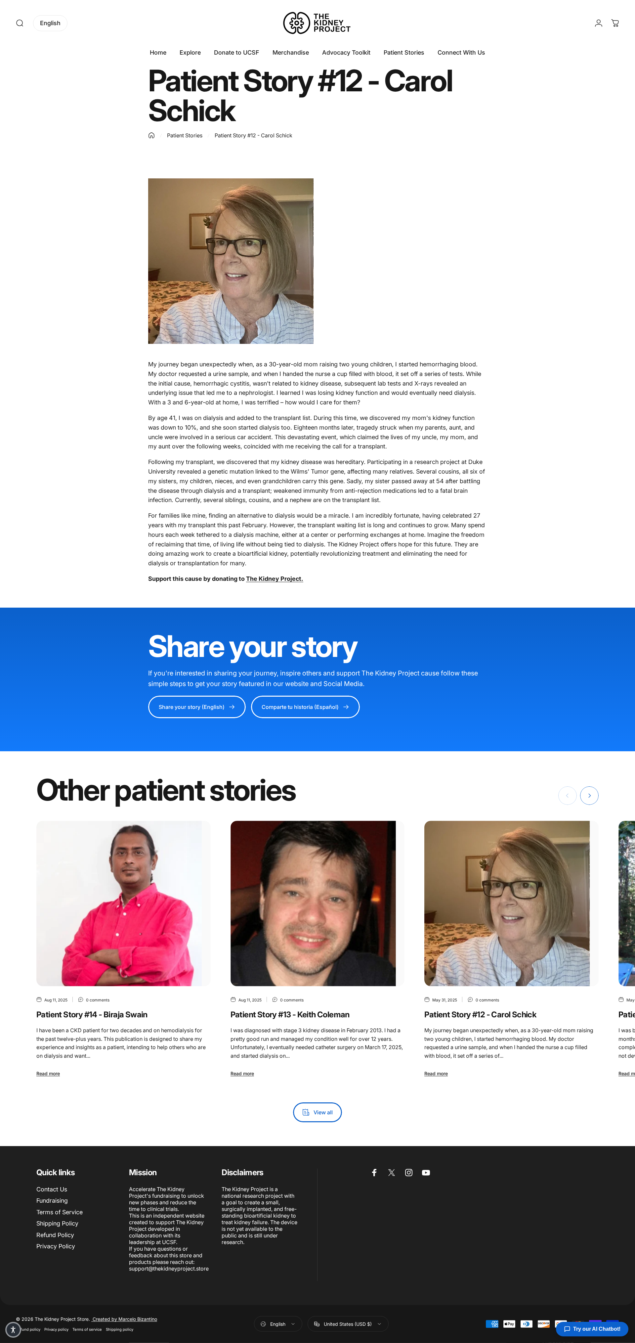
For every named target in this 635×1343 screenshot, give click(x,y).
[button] (13, 1330)
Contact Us (51, 1189)
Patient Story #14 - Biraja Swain (92, 1014)
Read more (48, 1073)
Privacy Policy (55, 1246)
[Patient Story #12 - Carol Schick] (511, 903)
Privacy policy (56, 1329)
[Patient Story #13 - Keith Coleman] (318, 903)
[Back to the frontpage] (151, 135)
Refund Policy (55, 1234)
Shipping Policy (57, 1223)
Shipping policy (119, 1329)
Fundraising (52, 1200)
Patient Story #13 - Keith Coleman (290, 1014)
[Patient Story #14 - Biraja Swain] (123, 903)
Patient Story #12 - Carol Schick (480, 1014)
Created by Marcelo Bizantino (124, 1319)
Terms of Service (59, 1212)
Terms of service (87, 1329)
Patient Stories (184, 135)
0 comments (97, 999)
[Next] (589, 795)
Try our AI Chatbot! (596, 1329)
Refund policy (28, 1329)
